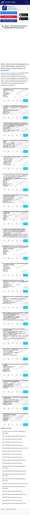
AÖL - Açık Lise (9, 17)
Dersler (7, 26)
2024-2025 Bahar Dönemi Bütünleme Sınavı (14, 503)
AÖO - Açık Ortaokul (8, 21)
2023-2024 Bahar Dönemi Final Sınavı (12, 491)
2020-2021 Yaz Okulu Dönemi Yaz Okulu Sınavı (14, 483)
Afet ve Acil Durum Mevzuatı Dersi (10, 73)
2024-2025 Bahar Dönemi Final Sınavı (12, 500)
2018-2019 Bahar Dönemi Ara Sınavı (12, 454)
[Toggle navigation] (27, 2)
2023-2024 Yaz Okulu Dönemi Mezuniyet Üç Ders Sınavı (14, 487)
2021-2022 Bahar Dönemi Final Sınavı (12, 439)
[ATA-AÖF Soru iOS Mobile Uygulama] (23, 15)
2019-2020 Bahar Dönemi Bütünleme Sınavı (14, 471)
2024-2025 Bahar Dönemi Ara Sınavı (12, 497)
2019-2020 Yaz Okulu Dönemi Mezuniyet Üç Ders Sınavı (14, 475)
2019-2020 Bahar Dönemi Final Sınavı (12, 463)
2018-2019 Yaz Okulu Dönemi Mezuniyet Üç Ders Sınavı (14, 467)
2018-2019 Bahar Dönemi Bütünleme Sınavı (14, 460)
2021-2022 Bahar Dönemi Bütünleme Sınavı (14, 436)
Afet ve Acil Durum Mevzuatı (19, 26)
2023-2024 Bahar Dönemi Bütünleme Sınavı (14, 494)
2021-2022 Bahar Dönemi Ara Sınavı (12, 442)
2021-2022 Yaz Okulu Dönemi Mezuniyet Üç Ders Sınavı (14, 432)
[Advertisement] (15, 46)
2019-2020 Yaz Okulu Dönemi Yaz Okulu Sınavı (14, 448)
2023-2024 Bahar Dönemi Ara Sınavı (14, 28)
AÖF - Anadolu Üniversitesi (8, 13)
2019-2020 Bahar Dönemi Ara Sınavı (12, 451)
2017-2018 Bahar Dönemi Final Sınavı (12, 445)
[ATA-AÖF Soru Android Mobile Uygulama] (23, 19)
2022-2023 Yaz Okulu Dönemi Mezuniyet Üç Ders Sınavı (14, 479)
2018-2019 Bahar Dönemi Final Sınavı (12, 457)
